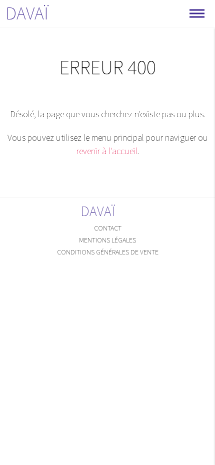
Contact (108, 228)
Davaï (27, 13)
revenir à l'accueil (107, 151)
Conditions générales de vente (107, 251)
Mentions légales (107, 239)
